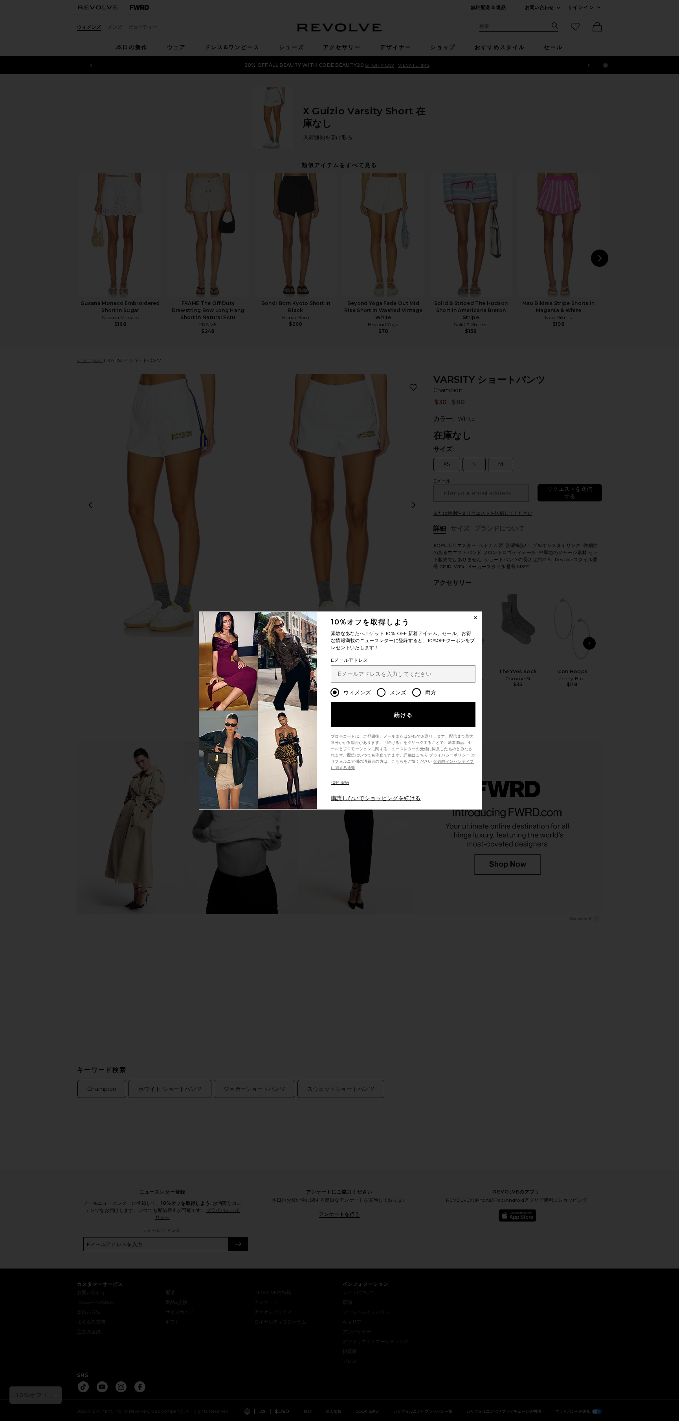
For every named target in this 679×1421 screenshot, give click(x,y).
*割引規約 (340, 782)
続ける (403, 714)
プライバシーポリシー (449, 755)
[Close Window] (475, 617)
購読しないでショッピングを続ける (376, 798)
